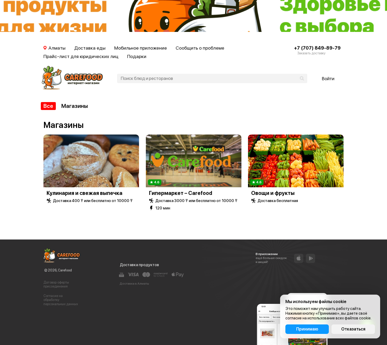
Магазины (74, 106)
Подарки (136, 56)
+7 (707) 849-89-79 (317, 48)
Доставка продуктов (139, 264)
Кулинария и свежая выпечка (84, 193)
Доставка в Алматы (134, 283)
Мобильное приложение (140, 48)
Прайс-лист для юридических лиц (80, 56)
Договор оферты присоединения (56, 284)
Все (48, 106)
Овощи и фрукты (273, 193)
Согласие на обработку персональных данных (60, 300)
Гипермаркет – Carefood (180, 193)
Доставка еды (90, 48)
